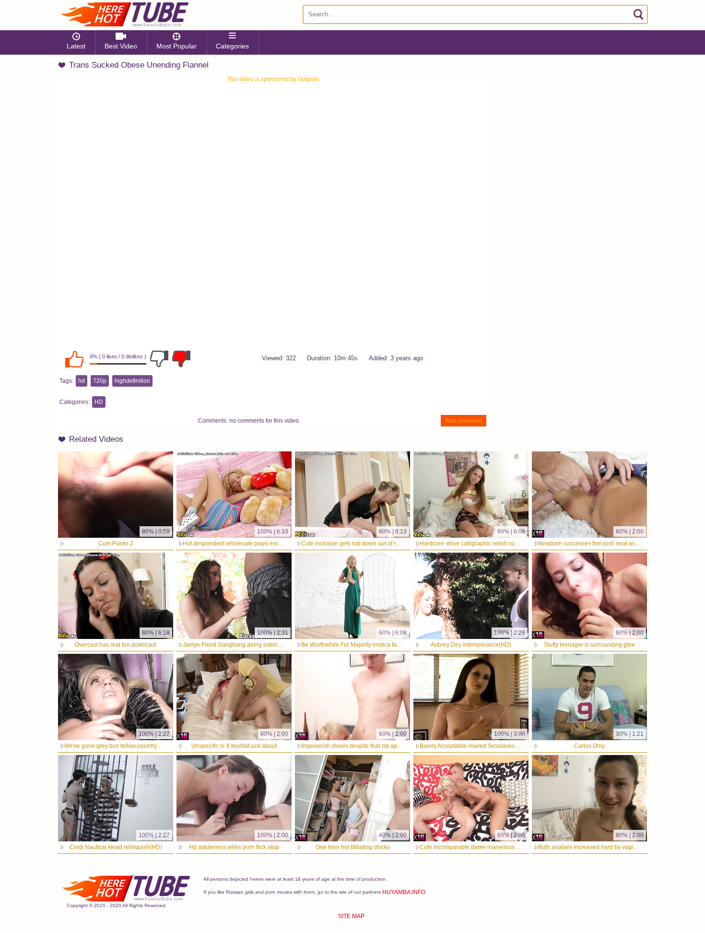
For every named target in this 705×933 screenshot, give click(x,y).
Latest (76, 46)
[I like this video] (74, 359)
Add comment (464, 420)
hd (81, 381)
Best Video (121, 46)
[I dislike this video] (159, 359)
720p (99, 381)
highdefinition (132, 381)
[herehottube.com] (124, 14)
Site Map (351, 916)
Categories (232, 46)
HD (98, 402)
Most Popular (176, 46)
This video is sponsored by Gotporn (273, 79)
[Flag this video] (181, 359)
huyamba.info (403, 892)
